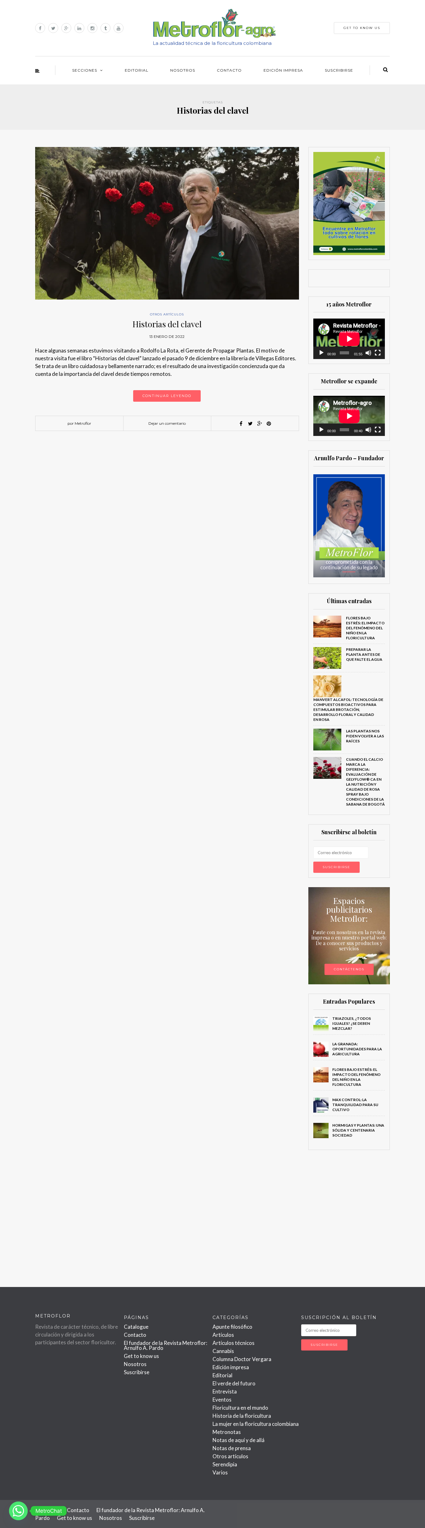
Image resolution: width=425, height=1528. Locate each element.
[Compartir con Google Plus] (259, 423)
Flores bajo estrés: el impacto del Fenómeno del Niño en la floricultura (365, 628)
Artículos (223, 1335)
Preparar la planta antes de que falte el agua (364, 654)
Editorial (136, 70)
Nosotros (182, 70)
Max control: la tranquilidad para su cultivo (355, 1104)
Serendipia (225, 1464)
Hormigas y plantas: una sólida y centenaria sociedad (358, 1130)
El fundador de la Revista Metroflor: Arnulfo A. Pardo (165, 1345)
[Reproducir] (321, 353)
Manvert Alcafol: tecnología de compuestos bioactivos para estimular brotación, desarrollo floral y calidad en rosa (348, 709)
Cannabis (223, 1351)
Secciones (84, 70)
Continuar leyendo (166, 396)
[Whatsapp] (18, 1511)
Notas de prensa (232, 1448)
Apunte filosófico (232, 1326)
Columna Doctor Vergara (242, 1359)
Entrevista (225, 1391)
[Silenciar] (368, 353)
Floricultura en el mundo (240, 1407)
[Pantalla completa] (378, 353)
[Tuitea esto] (250, 423)
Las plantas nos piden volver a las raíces (365, 736)
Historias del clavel (167, 324)
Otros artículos (167, 314)
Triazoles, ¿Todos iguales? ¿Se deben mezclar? (351, 1023)
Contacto (229, 70)
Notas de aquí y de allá (238, 1440)
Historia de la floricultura (242, 1415)
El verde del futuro (234, 1383)
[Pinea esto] (268, 423)
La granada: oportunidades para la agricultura (357, 1049)
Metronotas (227, 1432)
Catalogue (136, 1326)
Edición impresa (283, 70)
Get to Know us (361, 28)
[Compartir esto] (240, 423)
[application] (349, 339)
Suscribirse (339, 70)
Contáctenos (349, 969)
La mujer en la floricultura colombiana (256, 1424)
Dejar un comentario (167, 423)
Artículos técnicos (234, 1343)
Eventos (222, 1399)
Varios (220, 1472)
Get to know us (141, 1356)
